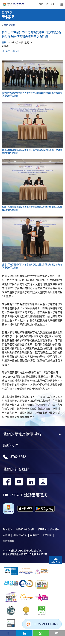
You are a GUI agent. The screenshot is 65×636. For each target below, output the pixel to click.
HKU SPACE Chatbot (45, 624)
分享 (7, 51)
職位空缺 (7, 529)
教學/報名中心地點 (25, 529)
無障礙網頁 (8, 541)
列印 (18, 51)
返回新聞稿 (9, 25)
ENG (41, 4)
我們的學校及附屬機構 (22, 434)
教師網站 (54, 529)
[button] (53, 4)
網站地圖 (47, 535)
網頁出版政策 (20, 535)
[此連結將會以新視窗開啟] (25, 509)
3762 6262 (18, 456)
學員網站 (42, 529)
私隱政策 (34, 535)
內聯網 (6, 535)
